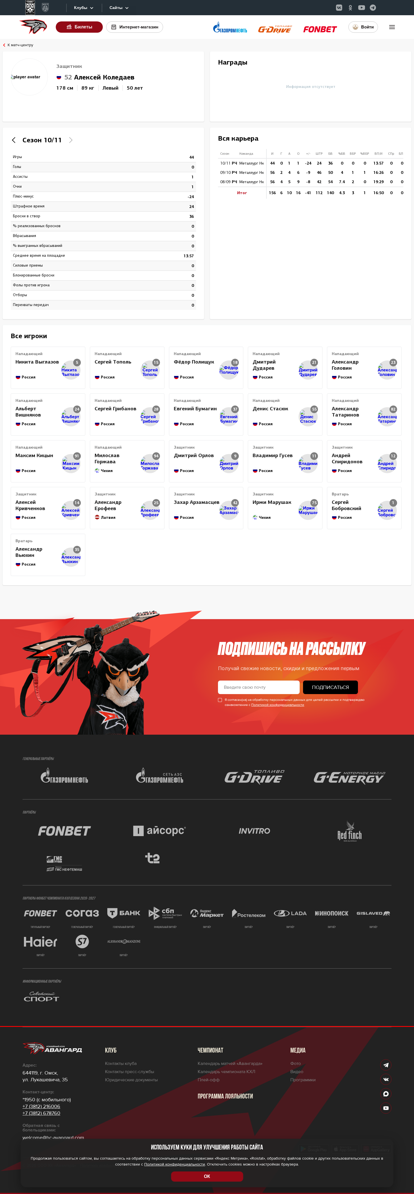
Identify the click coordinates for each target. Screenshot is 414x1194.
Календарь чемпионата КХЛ (226, 1072)
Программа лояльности (225, 1096)
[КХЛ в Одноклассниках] (350, 7)
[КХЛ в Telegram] (373, 7)
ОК (207, 1176)
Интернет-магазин (138, 27)
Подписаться (330, 687)
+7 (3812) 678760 (41, 1113)
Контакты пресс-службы (129, 1072)
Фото (295, 1063)
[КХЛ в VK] (339, 7)
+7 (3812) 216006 (41, 1106)
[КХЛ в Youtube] (361, 7)
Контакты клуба (121, 1063)
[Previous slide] (15, 140)
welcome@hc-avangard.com (53, 1137)
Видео (296, 1072)
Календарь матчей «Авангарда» (230, 1063)
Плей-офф (209, 1080)
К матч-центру (20, 45)
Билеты (83, 27)
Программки (303, 1080)
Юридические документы (131, 1080)
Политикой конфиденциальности (277, 705)
